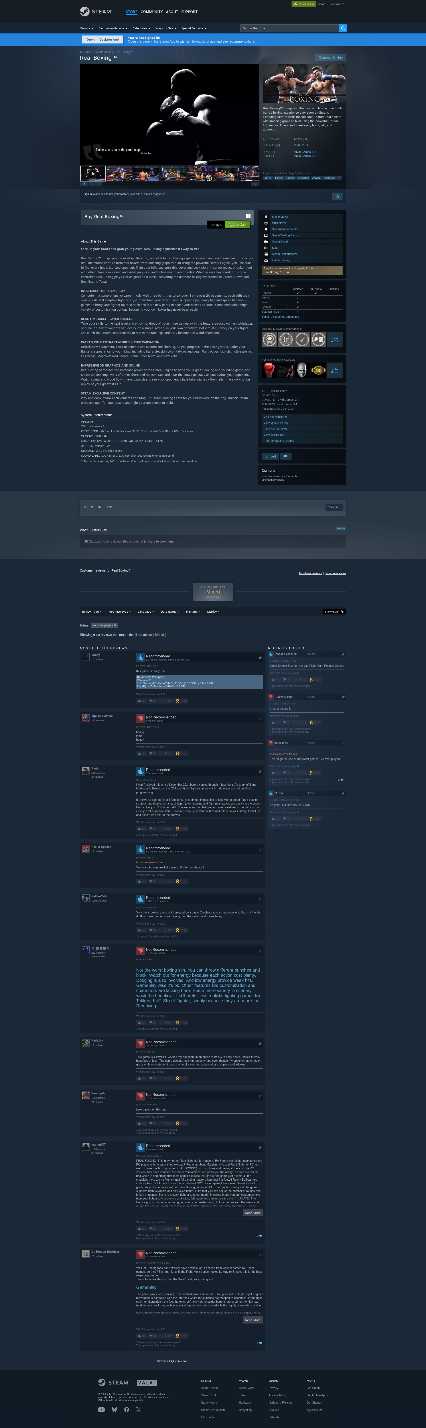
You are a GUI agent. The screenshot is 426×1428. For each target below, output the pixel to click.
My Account (314, 1410)
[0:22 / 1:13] (169, 114)
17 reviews (97, 851)
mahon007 (98, 1144)
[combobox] (289, 28)
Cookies (274, 1410)
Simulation (303, 177)
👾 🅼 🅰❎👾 (100, 948)
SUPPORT (189, 12)
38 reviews (97, 1153)
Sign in (87, 194)
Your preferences (335, 573)
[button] (87, 28)
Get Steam (314, 1388)
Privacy (273, 1388)
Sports (268, 177)
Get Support (314, 1402)
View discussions (274, 434)
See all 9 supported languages (280, 316)
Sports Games (104, 52)
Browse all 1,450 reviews (172, 1361)
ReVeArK (97, 1040)
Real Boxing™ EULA (276, 272)
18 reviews (97, 659)
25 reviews (97, 1256)
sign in (321, 4)
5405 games (98, 773)
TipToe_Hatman (102, 716)
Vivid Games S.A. (306, 152)
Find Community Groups (279, 440)
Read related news (275, 428)
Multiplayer (329, 177)
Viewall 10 (335, 370)
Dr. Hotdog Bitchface (105, 1251)
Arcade (316, 177)
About (172, 12)
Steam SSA (208, 1395)
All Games (86, 52)
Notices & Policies (280, 1402)
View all (341, 528)
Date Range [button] (168, 611)
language (336, 4)
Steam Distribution (213, 1410)
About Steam (209, 1388)
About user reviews (310, 573)
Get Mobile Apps (317, 1395)
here (152, 541)
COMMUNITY (152, 12)
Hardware (245, 1402)
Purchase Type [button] (118, 611)
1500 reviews (98, 900)
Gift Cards (207, 1417)
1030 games (98, 1149)
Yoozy (95, 655)
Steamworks (209, 1402)
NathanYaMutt (100, 896)
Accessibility (277, 1395)
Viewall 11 (334, 339)
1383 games (98, 1098)
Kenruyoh (98, 1093)
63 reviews (97, 1101)
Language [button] (144, 611)
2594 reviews (98, 956)
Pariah (95, 768)
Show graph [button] (332, 611)
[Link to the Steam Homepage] (96, 15)
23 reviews (97, 776)
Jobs (242, 1395)
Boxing (278, 177)
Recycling (245, 1410)
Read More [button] (253, 1213)
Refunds (274, 1417)
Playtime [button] (191, 611)
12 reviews (97, 1045)
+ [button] (339, 177)
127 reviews (98, 720)
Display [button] (212, 611)
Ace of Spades (101, 846)
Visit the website (274, 416)
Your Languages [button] (103, 625)
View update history (276, 422)
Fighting (290, 177)
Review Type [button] (90, 611)
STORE (132, 12)
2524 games (98, 952)
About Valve (246, 1388)
